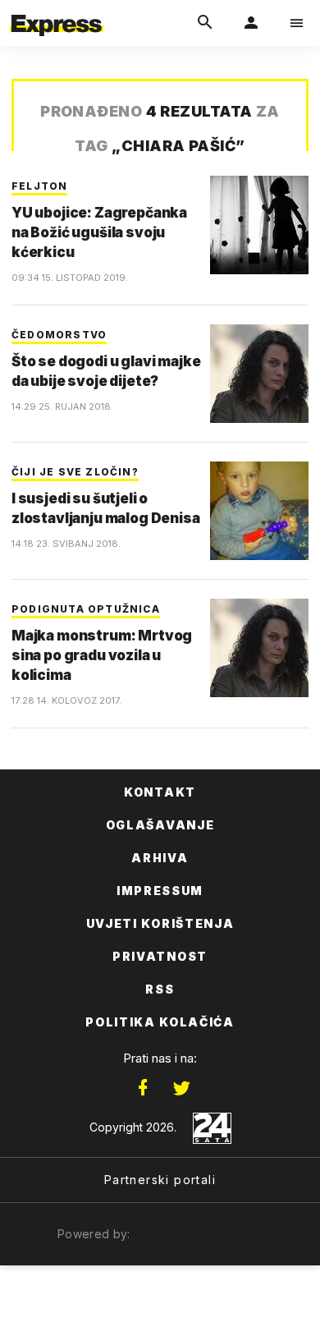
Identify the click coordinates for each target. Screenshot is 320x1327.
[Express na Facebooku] (142, 1088)
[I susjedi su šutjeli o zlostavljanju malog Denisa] (259, 510)
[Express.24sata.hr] (56, 10)
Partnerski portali (160, 1180)
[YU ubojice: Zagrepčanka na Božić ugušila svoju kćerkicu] (259, 225)
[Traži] (205, 23)
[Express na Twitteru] (181, 1088)
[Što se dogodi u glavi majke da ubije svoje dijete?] (259, 373)
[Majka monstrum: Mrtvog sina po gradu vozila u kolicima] (259, 648)
